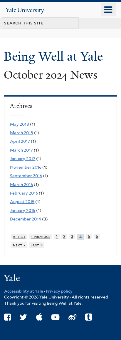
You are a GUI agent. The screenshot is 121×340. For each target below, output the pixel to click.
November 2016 (25, 167)
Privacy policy (59, 291)
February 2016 (24, 193)
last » (37, 245)
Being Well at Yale (55, 56)
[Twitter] (23, 317)
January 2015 (22, 210)
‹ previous (40, 236)
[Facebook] (7, 317)
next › (19, 245)
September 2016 (26, 175)
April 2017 (20, 141)
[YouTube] (55, 317)
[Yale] (12, 279)
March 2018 (21, 132)
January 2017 (22, 158)
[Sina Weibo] (72, 317)
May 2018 (19, 124)
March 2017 (21, 150)
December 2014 (25, 219)
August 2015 (22, 201)
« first (19, 236)
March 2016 (21, 184)
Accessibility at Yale (23, 291)
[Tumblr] (88, 317)
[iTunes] (39, 317)
